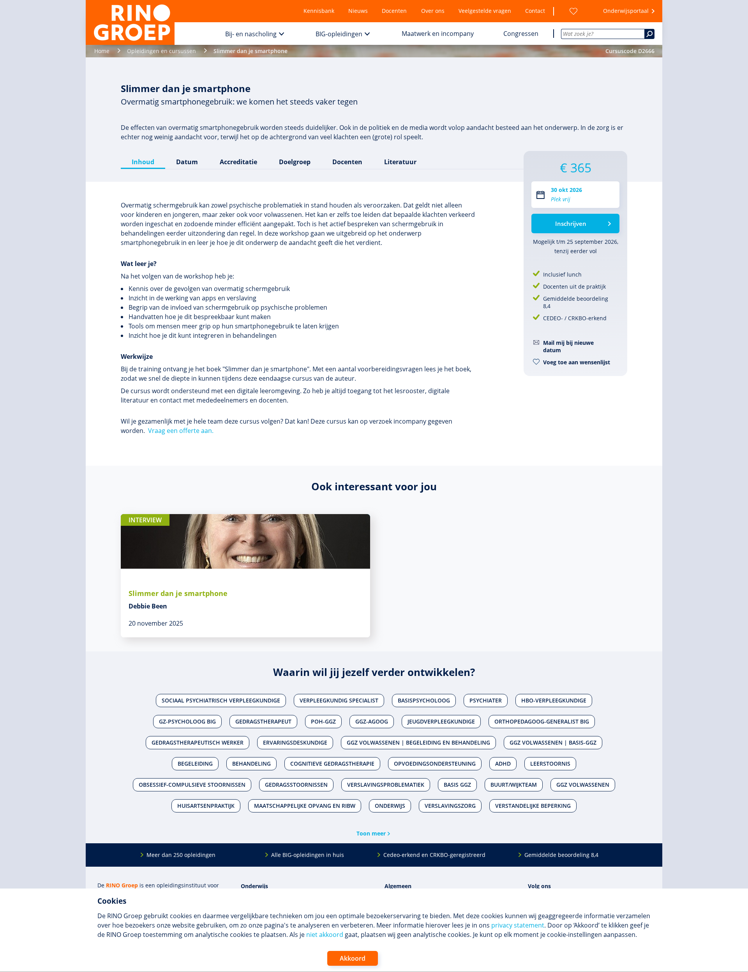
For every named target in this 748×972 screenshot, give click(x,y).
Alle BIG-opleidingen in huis (307, 854)
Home (101, 51)
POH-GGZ (323, 721)
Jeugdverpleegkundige (441, 721)
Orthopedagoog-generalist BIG (541, 721)
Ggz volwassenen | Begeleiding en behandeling (418, 742)
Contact (535, 10)
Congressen (520, 33)
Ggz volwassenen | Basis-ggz (553, 742)
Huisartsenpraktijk (206, 805)
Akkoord (352, 958)
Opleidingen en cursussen (161, 51)
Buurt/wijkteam (513, 784)
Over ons (433, 10)
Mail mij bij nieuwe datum (568, 346)
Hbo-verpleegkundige (553, 700)
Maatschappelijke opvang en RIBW (304, 805)
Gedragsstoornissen (296, 784)
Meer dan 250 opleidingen (180, 854)
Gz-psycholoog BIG (187, 721)
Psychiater (485, 700)
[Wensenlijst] (573, 11)
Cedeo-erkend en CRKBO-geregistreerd (434, 854)
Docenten (394, 10)
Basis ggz (457, 784)
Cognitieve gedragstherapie (332, 763)
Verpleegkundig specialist (339, 700)
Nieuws (358, 10)
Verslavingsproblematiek (385, 784)
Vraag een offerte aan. (180, 430)
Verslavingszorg (450, 805)
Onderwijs (390, 805)
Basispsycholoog (424, 700)
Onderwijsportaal (626, 10)
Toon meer (371, 833)
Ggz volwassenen (582, 784)
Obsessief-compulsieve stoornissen (192, 784)
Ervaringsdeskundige (295, 742)
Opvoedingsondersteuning (435, 763)
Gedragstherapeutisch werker (197, 742)
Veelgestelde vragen (485, 10)
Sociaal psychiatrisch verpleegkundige (221, 700)
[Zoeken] (649, 34)
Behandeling (251, 763)
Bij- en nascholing (251, 34)
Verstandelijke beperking (533, 805)
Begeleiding (195, 763)
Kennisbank (318, 10)
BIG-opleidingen (339, 34)
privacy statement (517, 925)
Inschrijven (570, 223)
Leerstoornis (550, 763)
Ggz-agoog (371, 721)
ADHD (503, 763)
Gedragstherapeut (263, 721)
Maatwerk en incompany (438, 33)
